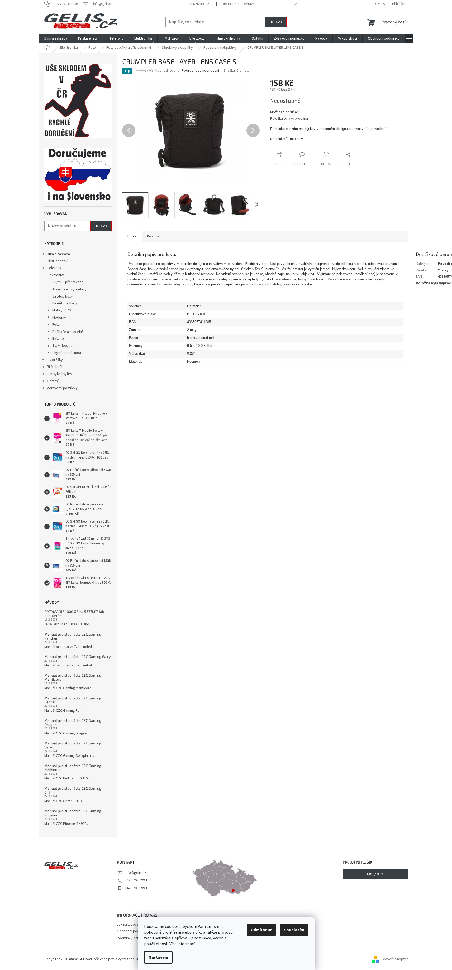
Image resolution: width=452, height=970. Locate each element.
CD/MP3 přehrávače (67, 282)
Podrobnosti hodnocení (200, 70)
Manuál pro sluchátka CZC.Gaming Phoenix (72, 813)
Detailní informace (284, 139)
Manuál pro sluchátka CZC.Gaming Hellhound (72, 768)
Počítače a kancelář (67, 331)
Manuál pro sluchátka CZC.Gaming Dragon (72, 722)
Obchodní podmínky (238, 4)
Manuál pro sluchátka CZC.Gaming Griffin (72, 790)
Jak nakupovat (199, 4)
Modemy (59, 317)
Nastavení (158, 957)
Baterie (58, 338)
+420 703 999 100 (138, 880)
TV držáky (55, 360)
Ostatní (53, 381)
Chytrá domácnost (66, 352)
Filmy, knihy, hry (59, 374)
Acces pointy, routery (69, 289)
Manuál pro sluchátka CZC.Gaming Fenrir (72, 700)
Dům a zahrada (58, 254)
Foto (56, 324)
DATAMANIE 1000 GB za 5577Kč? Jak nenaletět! (74, 614)
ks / (375, 874)
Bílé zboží (54, 366)
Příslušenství (57, 261)
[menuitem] (56, 38)
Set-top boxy (62, 296)
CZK (378, 4)
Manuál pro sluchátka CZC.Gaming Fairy (77, 657)
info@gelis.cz (135, 872)
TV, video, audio (65, 345)
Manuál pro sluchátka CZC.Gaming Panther (72, 636)
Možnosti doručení (284, 112)
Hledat (275, 22)
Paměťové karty (65, 303)
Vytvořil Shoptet (395, 959)
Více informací (182, 944)
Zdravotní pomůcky (62, 388)
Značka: (237, 70)
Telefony (54, 268)
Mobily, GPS (61, 310)
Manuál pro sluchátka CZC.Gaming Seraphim (72, 745)
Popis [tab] (131, 236)
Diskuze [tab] (153, 236)
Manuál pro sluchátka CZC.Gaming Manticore (72, 677)
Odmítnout (261, 930)
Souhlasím (294, 930)
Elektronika (56, 275)
